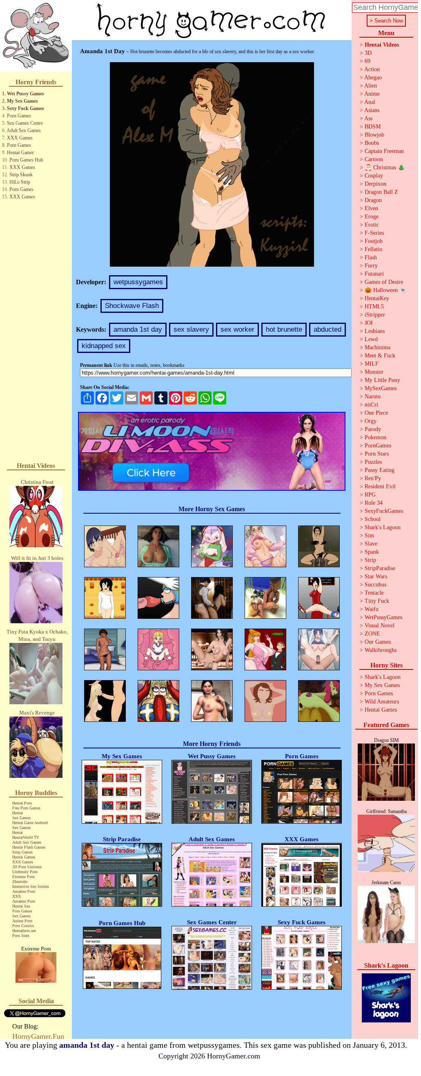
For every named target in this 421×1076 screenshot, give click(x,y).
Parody (373, 429)
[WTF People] (36, 980)
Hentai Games (23, 857)
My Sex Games (22, 101)
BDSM (373, 127)
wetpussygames (138, 282)
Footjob (374, 241)
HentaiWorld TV (25, 837)
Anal (369, 102)
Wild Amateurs (382, 702)
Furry (371, 266)
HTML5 (374, 306)
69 (367, 61)
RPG (370, 495)
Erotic (372, 225)
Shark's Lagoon (383, 527)
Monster (374, 372)
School (373, 519)
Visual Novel (379, 625)
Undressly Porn (25, 871)
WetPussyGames (383, 617)
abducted (327, 329)
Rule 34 (374, 503)
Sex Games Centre (25, 123)
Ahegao (373, 77)
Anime (372, 94)
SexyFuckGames (384, 511)
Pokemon (375, 437)
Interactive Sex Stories (30, 886)
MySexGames (380, 388)
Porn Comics (23, 925)
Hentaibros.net (24, 930)
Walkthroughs (380, 650)
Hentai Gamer (20, 152)
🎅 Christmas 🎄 (385, 167)
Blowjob (374, 135)
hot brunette (284, 329)
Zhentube (19, 881)
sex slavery (191, 329)
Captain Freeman (384, 151)
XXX (16, 896)
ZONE (372, 634)
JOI (369, 323)
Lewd (371, 339)
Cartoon (374, 159)
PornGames (378, 446)
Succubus (375, 585)
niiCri (371, 405)
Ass (368, 118)
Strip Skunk (21, 174)
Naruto (373, 396)
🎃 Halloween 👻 (385, 290)
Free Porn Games (26, 808)
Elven (371, 208)
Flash (371, 257)
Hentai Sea (21, 906)
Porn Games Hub (26, 160)
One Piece (376, 413)
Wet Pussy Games (25, 94)
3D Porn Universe (27, 867)
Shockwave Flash (132, 306)
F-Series (374, 233)
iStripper (375, 315)
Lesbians (375, 331)
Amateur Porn (23, 891)
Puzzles (373, 462)
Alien (370, 86)
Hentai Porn (22, 803)
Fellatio (373, 249)
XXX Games (20, 138)
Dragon (373, 200)
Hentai (17, 813)
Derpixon (375, 184)
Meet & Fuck (380, 356)
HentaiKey (377, 298)
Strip (370, 560)
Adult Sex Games (24, 130)
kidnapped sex (104, 346)
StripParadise (380, 568)
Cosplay (374, 176)
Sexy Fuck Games (25, 108)
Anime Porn (22, 921)
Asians (371, 110)
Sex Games (21, 817)
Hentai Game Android (30, 822)
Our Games (378, 642)
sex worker (237, 329)
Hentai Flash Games (28, 847)
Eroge (372, 216)
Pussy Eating (379, 470)
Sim (369, 535)
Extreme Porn (23, 876)
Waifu (372, 609)
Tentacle (374, 593)
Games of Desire (384, 282)
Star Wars (376, 576)
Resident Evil (380, 486)
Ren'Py (373, 478)
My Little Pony (382, 380)
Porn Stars (20, 935)
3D (368, 53)
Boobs (372, 143)
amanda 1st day (138, 329)
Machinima (377, 347)
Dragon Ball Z (381, 192)
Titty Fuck (377, 601)
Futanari (374, 274)
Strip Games (22, 852)
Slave (371, 544)
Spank (372, 552)
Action (372, 69)
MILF (372, 364)
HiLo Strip (19, 182)
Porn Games (19, 116)
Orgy (370, 421)
